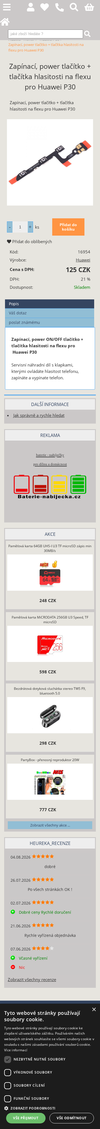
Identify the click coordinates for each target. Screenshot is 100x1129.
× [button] (94, 1010)
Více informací (15, 1050)
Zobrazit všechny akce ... (50, 825)
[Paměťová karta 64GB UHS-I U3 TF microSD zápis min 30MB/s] (50, 573)
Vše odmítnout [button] (71, 1118)
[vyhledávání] (77, 9)
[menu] (7, 7)
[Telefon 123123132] (62, 12)
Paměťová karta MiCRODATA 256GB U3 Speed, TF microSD (50, 619)
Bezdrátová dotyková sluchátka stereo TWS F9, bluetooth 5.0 (50, 691)
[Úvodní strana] (8, 23)
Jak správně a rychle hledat (38, 415)
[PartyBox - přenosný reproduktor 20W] (50, 782)
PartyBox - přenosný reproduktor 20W (50, 759)
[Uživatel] (47, 9)
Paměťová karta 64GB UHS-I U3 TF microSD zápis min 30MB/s (49, 548)
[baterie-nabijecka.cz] (50, 507)
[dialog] (50, 1066)
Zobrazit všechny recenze (32, 980)
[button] (50, 1108)
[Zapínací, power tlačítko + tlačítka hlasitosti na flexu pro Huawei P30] (50, 162)
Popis (14, 303)
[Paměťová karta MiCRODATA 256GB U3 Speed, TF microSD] (50, 645)
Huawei (83, 260)
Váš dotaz (18, 313)
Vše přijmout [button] (25, 1118)
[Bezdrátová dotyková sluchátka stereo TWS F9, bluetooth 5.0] (49, 716)
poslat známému (24, 322)
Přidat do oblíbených (31, 242)
